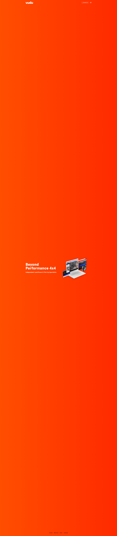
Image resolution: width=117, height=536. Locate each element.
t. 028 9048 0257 (85, 2)
